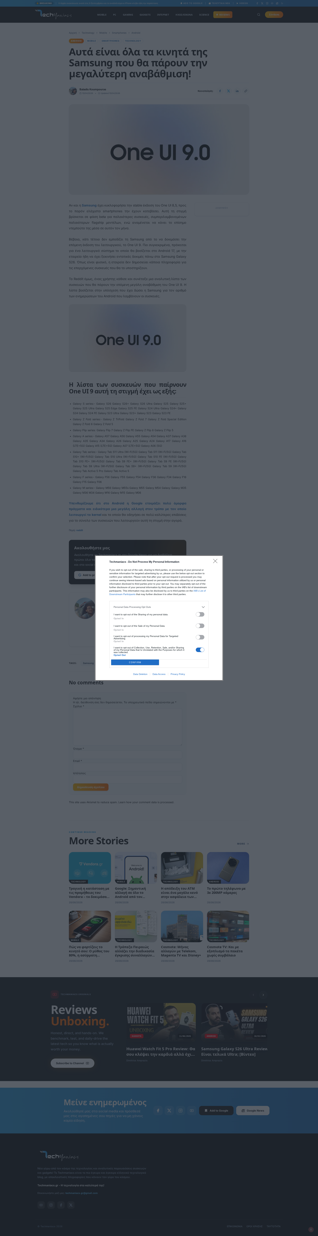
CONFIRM (135, 662)
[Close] (216, 562)
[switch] (200, 614)
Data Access (159, 674)
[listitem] (159, 607)
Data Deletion (140, 674)
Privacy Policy (178, 674)
